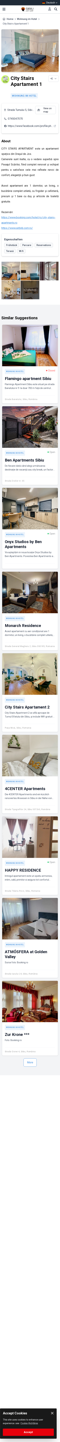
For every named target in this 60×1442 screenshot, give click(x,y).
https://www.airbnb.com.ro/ (17, 228)
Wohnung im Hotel (27, 19)
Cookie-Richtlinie (29, 1423)
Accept (28, 1432)
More (30, 1062)
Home (10, 19)
